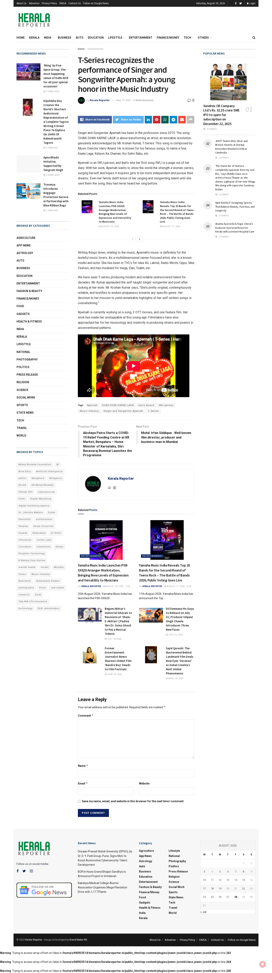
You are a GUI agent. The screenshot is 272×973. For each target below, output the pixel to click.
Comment (86, 715)
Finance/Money (168, 37)
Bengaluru (55, 478)
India (47, 37)
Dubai (51, 512)
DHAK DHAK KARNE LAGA (118, 405)
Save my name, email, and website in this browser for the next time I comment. (133, 801)
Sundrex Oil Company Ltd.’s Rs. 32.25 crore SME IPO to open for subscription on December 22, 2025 (221, 115)
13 (227, 879)
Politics (23, 367)
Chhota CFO (26, 492)
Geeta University (43, 526)
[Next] (140, 239)
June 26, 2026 (114, 674)
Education (96, 37)
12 (220, 879)
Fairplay (23, 526)
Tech (187, 37)
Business (64, 37)
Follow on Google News (96, 3)
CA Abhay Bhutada (42, 485)
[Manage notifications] (262, 964)
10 (204, 879)
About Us (21, 3)
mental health (27, 567)
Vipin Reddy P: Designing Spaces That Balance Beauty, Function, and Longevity (235, 206)
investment (43, 546)
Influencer (25, 540)
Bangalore (38, 478)
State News (25, 412)
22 (243, 888)
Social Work (26, 397)
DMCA (62, 3)
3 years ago (52, 91)
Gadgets (23, 314)
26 (220, 896)
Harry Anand (146, 405)
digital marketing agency (34, 505)
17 (204, 888)
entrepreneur (44, 519)
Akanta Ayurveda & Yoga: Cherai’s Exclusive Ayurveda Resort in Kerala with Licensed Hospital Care (234, 227)
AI (58, 464)
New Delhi (25, 581)
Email (83, 783)
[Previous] (132, 239)
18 (212, 888)
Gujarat (23, 533)
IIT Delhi (56, 533)
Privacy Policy (49, 3)
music (22, 574)
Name (83, 766)
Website (144, 783)
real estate (57, 587)
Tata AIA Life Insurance (33, 601)
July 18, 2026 (114, 639)
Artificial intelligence (49, 471)
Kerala (34, 37)
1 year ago (51, 148)
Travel (22, 428)
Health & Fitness (29, 321)
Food (20, 306)
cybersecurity (46, 492)
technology (25, 608)
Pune (42, 587)
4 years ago (52, 175)
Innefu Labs (44, 540)
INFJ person (166, 405)
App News (24, 245)
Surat (38, 594)
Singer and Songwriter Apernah (123, 411)
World (21, 435)
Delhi (22, 498)
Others (203, 37)
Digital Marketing (40, 498)
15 (243, 879)
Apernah (92, 405)
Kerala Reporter (100, 100)
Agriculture (26, 237)
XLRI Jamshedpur (49, 608)
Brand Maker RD (78, 939)
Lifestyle (115, 37)
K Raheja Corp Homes (32, 560)
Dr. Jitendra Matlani (31, 512)
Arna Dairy (25, 471)
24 (204, 896)
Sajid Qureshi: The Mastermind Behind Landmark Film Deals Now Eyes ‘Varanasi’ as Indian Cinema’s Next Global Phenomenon (179, 660)
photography (26, 587)
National (23, 352)
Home (21, 37)
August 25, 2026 (110, 226)
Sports (22, 405)
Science (22, 390)
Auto (79, 37)
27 (227, 896)
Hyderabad (39, 533)
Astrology (25, 253)
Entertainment (140, 37)
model (45, 567)
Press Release (27, 374)
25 (212, 896)
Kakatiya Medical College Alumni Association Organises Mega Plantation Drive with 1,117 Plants (102, 887)
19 (220, 888)
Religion (23, 382)
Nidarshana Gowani (48, 581)
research (24, 594)
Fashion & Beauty (29, 291)
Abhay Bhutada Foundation (35, 464)
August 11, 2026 (171, 226)
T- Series (153, 411)
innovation (25, 546)
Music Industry (89, 411)
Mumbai (59, 567)
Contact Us (74, 3)
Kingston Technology (32, 553)
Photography (27, 359)
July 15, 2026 (175, 634)
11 (212, 879)
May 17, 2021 (123, 100)
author (22, 478)
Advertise (34, 3)
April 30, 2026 (175, 678)
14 (235, 879)
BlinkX (22, 485)
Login (252, 3)
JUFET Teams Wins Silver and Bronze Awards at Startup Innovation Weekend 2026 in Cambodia (231, 146)
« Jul (203, 911)
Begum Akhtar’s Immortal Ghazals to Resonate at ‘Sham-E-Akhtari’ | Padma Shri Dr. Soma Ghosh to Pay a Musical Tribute (118, 621)
